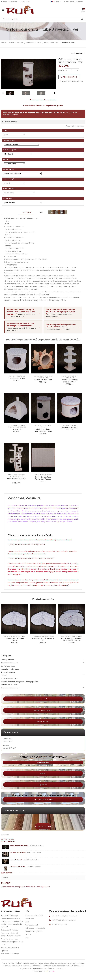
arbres (28, 887)
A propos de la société (34, 916)
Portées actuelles (42, 722)
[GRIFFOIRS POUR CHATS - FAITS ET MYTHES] (5, 868)
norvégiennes (20, 887)
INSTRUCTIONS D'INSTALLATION (43, 800)
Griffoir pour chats (7, 660)
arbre (33, 887)
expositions (43, 785)
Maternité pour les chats (16, 376)
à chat (37, 887)
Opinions (4, 951)
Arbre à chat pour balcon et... (18, 846)
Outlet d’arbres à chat (9, 685)
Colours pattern (57, 212)
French (56, 2)
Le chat (4, 887)
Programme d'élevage (43, 699)
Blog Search (6, 873)
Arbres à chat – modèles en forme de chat (43, 376)
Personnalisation (70, 77)
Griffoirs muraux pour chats (43, 475)
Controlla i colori (43, 826)
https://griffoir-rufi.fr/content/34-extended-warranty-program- (31, 558)
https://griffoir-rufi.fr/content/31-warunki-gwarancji (26, 544)
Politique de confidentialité (35, 928)
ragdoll (43, 887)
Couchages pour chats (9, 663)
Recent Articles (8, 841)
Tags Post (5, 883)
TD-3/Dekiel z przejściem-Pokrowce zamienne (71, 639)
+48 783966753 (24, 2)
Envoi (27, 922)
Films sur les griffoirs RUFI (10, 947)
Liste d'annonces (7, 839)
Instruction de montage (10, 954)
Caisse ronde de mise (16, 378)
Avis (41, 212)
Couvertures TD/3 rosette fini (43, 639)
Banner (43, 773)
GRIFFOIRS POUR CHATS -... (18, 867)
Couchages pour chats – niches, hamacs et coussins (16, 426)
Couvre (3, 675)
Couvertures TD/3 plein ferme (14, 639)
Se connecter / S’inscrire (73, 2)
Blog (27, 937)
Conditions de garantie (34, 931)
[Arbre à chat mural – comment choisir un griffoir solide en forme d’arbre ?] (5, 861)
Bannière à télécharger (9, 916)
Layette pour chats (8, 666)
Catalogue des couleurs (10, 930)
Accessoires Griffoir (69, 425)
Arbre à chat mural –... (16, 860)
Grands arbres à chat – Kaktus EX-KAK (69, 376)
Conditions (29, 919)
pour (48, 887)
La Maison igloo (16, 429)
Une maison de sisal (69, 427)
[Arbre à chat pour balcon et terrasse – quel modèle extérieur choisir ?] (5, 847)
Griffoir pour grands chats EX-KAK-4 (69, 381)
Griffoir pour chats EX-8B (16, 479)
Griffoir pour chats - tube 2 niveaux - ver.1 (43, 430)
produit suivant (77, 53)
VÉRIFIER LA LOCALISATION (43, 762)
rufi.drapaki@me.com (10, 2)
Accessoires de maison (9, 678)
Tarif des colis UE (31, 925)
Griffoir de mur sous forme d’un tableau (43, 478)
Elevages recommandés (43, 710)
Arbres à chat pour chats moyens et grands (16, 475)
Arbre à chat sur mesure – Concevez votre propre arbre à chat (12, 941)
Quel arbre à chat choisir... (17, 853)
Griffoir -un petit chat (43, 380)
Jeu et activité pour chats (10, 688)
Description (26, 212)
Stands (28, 934)
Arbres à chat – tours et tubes (43, 426)
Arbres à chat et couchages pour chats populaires (19, 682)
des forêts (10, 887)
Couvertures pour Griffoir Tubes (14, 636)
